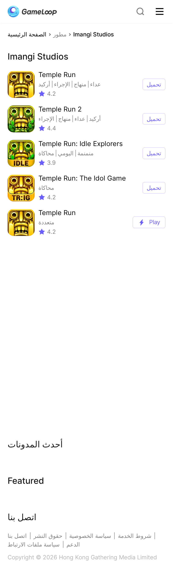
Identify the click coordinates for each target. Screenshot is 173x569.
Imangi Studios (93, 34)
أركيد (44, 84)
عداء (95, 84)
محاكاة (46, 153)
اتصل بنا (17, 535)
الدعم (73, 544)
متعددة (46, 222)
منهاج (80, 84)
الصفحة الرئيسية (27, 34)
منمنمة (85, 153)
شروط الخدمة (134, 535)
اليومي (66, 153)
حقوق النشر (48, 535)
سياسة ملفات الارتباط (34, 544)
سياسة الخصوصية (90, 535)
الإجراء (62, 84)
